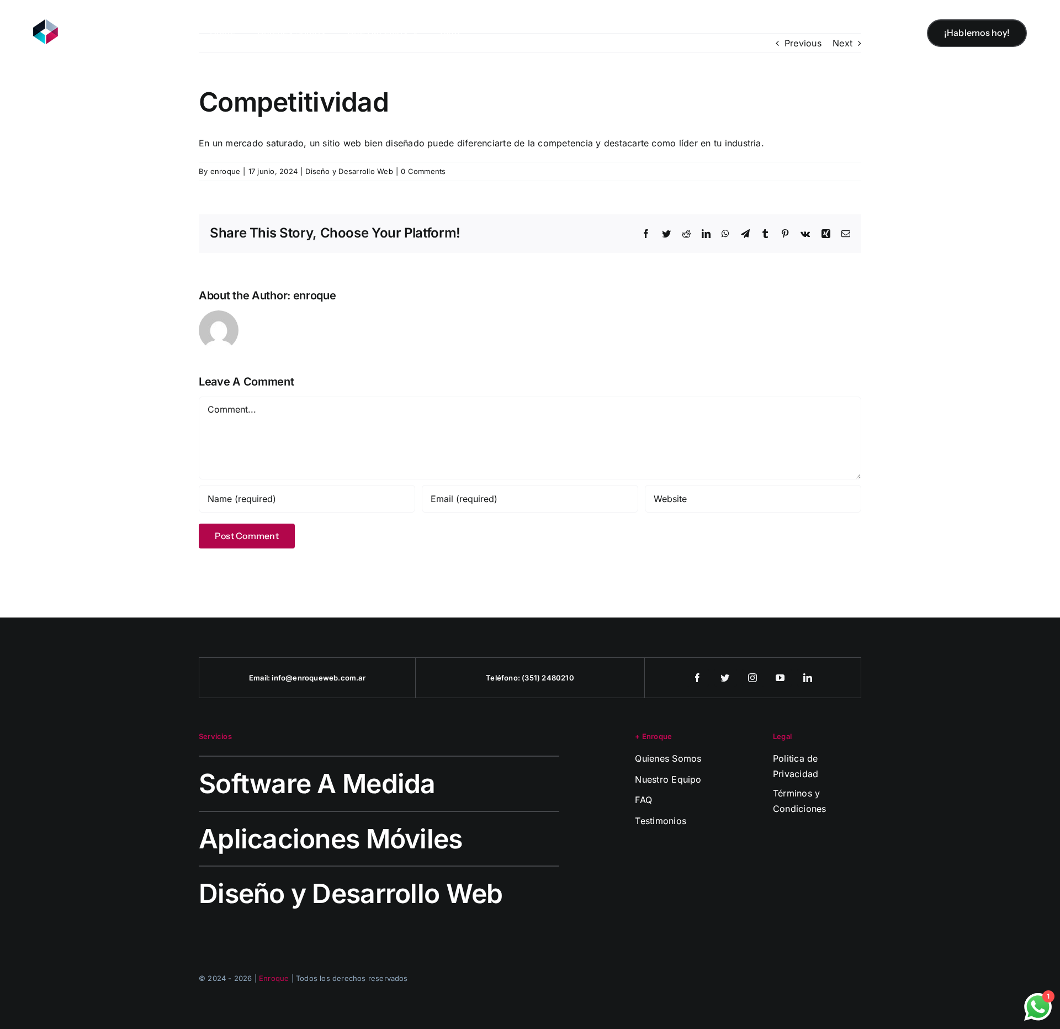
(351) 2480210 (548, 677)
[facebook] (698, 678)
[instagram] (753, 678)
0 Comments (423, 171)
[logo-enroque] (82, 23)
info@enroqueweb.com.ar (318, 677)
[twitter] (725, 678)
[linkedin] (808, 678)
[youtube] (781, 678)
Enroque (274, 978)
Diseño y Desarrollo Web (349, 171)
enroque (225, 171)
